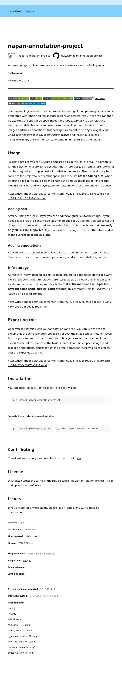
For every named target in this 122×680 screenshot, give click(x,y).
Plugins (29, 11)
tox (79, 458)
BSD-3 (56, 480)
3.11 (53, 589)
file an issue (65, 507)
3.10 (47, 589)
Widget (27, 560)
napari (14, 11)
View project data (18, 80)
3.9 (42, 589)
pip (74, 387)
